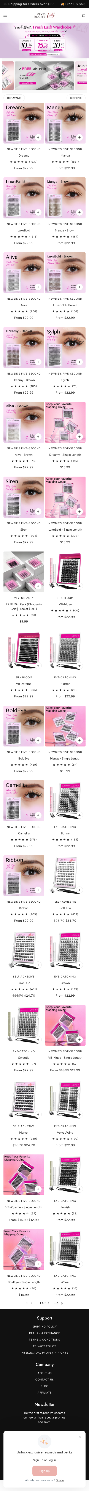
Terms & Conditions (44, 1339)
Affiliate (45, 1392)
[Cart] (84, 15)
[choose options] (38, 137)
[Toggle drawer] (5, 15)
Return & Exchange (44, 1333)
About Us (45, 1373)
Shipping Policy (44, 1326)
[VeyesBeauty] (44, 15)
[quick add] (79, 890)
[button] (56, 1303)
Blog (44, 1386)
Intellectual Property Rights (44, 1352)
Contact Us (44, 1379)
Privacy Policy (44, 1346)
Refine (76, 98)
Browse (14, 98)
